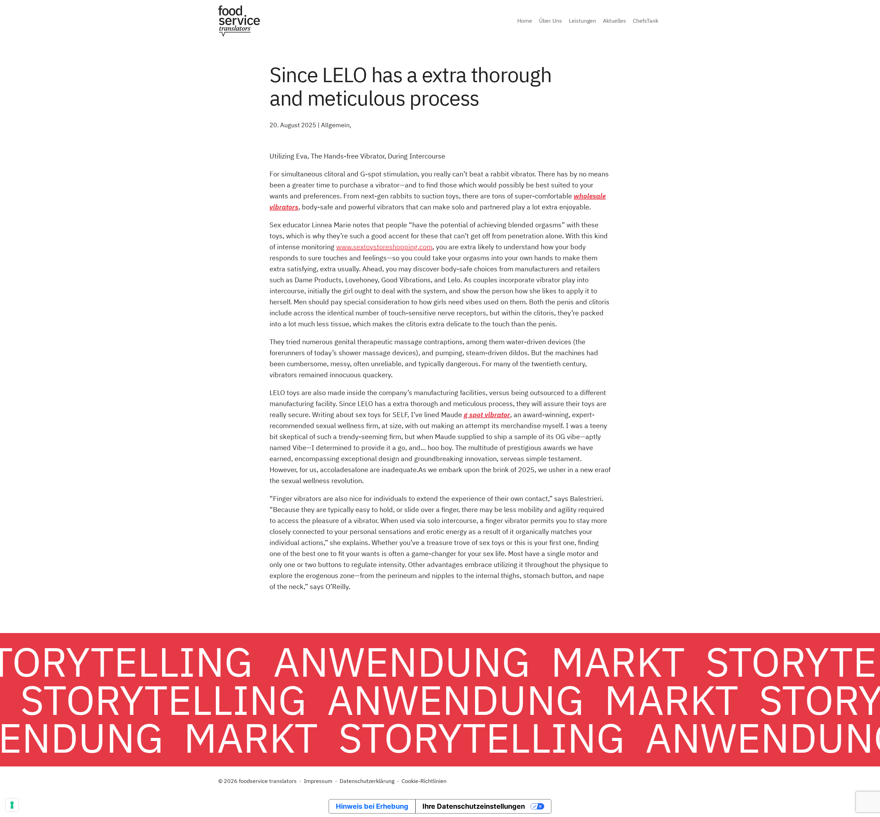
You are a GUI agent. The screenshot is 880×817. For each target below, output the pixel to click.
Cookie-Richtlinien (424, 780)
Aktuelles (614, 20)
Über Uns (550, 20)
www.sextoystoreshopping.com (384, 246)
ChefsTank (645, 20)
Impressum (318, 780)
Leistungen (582, 20)
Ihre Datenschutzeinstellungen (473, 806)
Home (524, 20)
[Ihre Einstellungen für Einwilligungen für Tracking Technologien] (12, 804)
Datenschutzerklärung (367, 780)
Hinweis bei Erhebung (372, 806)
